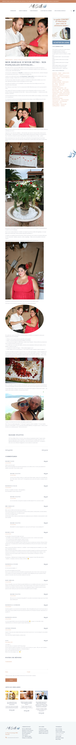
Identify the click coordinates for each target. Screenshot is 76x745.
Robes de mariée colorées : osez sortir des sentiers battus (26, 703)
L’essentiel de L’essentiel (43, 730)
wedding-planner (56, 105)
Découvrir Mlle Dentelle (26, 728)
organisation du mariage (64, 93)
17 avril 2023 (38, 692)
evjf (65, 87)
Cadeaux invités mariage (60, 731)
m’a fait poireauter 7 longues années (27, 76)
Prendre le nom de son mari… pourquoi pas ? (60, 68)
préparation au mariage (57, 98)
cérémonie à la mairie (57, 80)
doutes (56, 83)
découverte (61, 84)
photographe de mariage (63, 95)
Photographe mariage (60, 737)
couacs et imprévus (65, 77)
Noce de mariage (59, 728)
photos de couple (56, 96)
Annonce (16, 59)
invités (61, 90)
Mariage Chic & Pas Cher (43, 731)
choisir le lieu (55, 76)
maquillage (66, 90)
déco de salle (61, 83)
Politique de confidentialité (27, 737)
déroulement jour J (56, 86)
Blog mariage (58, 739)
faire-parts (54, 89)
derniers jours (65, 81)
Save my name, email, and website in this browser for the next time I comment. (21, 675)
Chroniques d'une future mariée (25, 59)
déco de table (55, 84)
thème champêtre (55, 104)
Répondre (46, 461)
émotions (63, 105)
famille (59, 89)
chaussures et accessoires (57, 74)
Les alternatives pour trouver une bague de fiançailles (12, 703)
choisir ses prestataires (64, 76)
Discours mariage (59, 730)
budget (59, 73)
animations (54, 73)
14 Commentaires (36, 59)
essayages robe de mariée (57, 87)
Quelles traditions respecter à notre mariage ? (60, 65)
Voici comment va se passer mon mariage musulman (61, 49)
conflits (58, 77)
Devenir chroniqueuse (26, 733)
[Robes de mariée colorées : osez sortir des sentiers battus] (26, 695)
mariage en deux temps (57, 92)
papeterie (54, 95)
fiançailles (21, 72)
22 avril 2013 (9, 19)
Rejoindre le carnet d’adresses (27, 730)
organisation (55, 93)
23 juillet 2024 (9, 692)
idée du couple (65, 89)
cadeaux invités (65, 73)
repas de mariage (65, 99)
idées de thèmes (55, 90)
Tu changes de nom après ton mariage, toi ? (59, 52)
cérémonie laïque (56, 79)
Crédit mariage (58, 736)
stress (60, 102)
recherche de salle (56, 99)
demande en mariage (56, 81)
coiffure (54, 77)
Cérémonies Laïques (42, 728)
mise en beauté (66, 92)
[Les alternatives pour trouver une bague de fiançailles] (11, 695)
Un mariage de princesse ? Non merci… (59, 50)
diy (53, 83)
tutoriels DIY (63, 104)
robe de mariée (55, 101)
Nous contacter (25, 734)
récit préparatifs (63, 101)
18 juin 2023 (23, 692)
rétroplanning (55, 102)
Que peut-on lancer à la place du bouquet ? (59, 66)
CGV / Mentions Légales (26, 736)
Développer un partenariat (27, 731)
